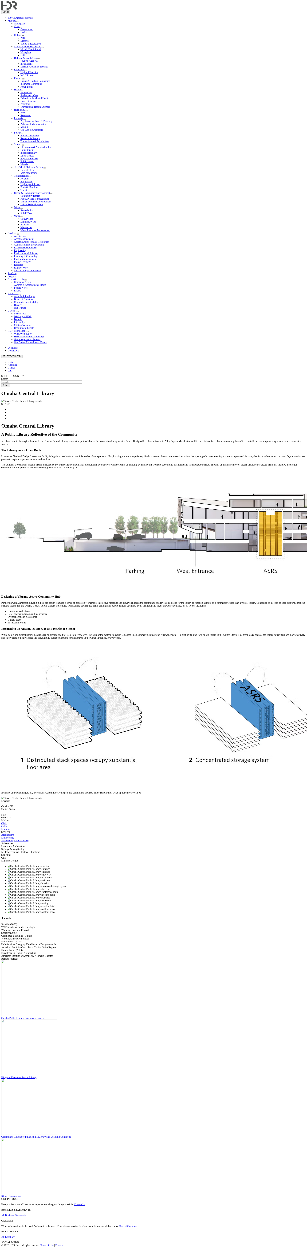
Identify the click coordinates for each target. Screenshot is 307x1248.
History (18, 305)
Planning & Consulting (25, 256)
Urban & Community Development (32, 193)
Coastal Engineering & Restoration (31, 241)
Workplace (25, 52)
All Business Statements (13, 1215)
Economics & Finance (25, 247)
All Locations (8, 1237)
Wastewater (26, 227)
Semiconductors (28, 172)
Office (23, 55)
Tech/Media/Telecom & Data (28, 167)
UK (10, 370)
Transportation (21, 175)
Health (17, 89)
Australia (12, 364)
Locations (13, 347)
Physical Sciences (29, 158)
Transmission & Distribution (34, 141)
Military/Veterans (22, 325)
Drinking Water (28, 221)
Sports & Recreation (30, 43)
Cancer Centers (28, 101)
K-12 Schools (27, 75)
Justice (23, 32)
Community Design (30, 195)
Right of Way (21, 267)
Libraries (24, 40)
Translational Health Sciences (35, 106)
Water (17, 216)
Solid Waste (26, 213)
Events (17, 290)
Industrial (19, 118)
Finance (18, 78)
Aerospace (19, 23)
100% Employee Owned (20, 17)
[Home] (9, 9)
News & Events (16, 279)
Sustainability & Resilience (27, 270)
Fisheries (24, 224)
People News (21, 287)
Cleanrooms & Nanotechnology (36, 147)
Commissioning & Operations (29, 244)
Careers (12, 310)
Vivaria (24, 164)
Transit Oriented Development (35, 201)
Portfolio (12, 273)
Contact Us (13, 350)
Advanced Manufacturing (33, 124)
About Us (13, 293)
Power (17, 132)
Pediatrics (25, 104)
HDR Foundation (17, 330)
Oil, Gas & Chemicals (31, 129)
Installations (26, 63)
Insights (12, 276)
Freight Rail (26, 181)
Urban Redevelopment (31, 204)
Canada (11, 367)
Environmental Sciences (26, 253)
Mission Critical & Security (34, 66)
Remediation (26, 210)
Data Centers (27, 170)
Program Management (25, 259)
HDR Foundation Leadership (29, 336)
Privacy (59, 1245)
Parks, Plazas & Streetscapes (34, 198)
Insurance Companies (31, 83)
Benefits (18, 319)
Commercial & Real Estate (27, 46)
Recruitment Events (24, 328)
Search (4, 378)
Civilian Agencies (29, 61)
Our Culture (20, 307)
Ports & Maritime (29, 187)
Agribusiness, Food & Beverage (36, 121)
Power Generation (29, 135)
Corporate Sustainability (26, 302)
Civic (17, 26)
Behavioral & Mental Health (34, 98)
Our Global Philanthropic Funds (30, 342)
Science (18, 144)
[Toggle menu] (17, 21)
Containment (26, 150)
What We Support (23, 333)
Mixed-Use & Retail (30, 49)
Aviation (24, 178)
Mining (24, 127)
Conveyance (26, 218)
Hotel (23, 112)
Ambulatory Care (29, 95)
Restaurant (25, 115)
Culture (18, 35)
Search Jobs (20, 313)
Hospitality (19, 109)
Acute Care (26, 92)
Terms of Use (47, 1245)
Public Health (27, 161)
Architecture (20, 236)
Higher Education (29, 72)
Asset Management (23, 239)
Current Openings (128, 1226)
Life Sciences (27, 155)
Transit (23, 190)
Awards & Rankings (24, 296)
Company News (22, 282)
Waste (17, 207)
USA (10, 362)
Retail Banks (26, 86)
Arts (22, 38)
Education (19, 69)
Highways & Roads (30, 184)
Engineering (20, 250)
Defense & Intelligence (25, 58)
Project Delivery (22, 262)
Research (18, 264)
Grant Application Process (27, 339)
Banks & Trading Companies (35, 81)
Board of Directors (23, 299)
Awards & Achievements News (30, 284)
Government (26, 29)
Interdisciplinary (28, 152)
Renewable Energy (30, 138)
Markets (12, 20)
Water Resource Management (35, 230)
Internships (19, 322)
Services (12, 233)
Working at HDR (22, 316)
